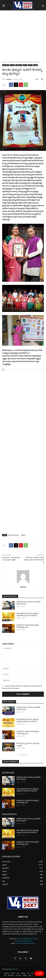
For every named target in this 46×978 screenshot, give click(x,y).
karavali (12, 65)
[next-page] (7, 636)
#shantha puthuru (13, 535)
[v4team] (3, 79)
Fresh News (10, 62)
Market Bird (15, 969)
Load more (22, 755)
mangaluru (19, 65)
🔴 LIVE (39, 973)
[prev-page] (3, 636)
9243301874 (20, 943)
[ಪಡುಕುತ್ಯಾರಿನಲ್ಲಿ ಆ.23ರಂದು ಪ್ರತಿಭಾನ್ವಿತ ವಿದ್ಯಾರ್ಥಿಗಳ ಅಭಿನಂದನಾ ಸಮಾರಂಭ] (8, 616)
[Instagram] (20, 958)
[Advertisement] (23, 34)
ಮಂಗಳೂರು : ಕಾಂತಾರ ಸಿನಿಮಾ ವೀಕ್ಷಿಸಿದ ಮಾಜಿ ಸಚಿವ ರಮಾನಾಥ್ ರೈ (34, 560)
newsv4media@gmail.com (26, 939)
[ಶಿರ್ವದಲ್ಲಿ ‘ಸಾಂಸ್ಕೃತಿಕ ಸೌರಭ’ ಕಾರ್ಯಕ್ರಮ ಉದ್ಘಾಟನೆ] (8, 746)
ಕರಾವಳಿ (30, 65)
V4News (23, 535)
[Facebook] (11, 85)
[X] (16, 85)
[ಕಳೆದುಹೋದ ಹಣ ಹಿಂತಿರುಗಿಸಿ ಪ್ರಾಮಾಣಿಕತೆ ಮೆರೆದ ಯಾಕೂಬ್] (8, 605)
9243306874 (31, 943)
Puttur (25, 65)
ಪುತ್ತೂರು (35, 65)
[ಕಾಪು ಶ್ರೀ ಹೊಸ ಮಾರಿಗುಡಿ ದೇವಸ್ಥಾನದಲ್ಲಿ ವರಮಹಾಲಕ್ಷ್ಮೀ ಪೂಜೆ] (8, 628)
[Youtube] (31, 958)
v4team (9, 79)
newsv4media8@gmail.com (23, 941)
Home (4, 62)
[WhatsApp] (26, 85)
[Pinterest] (21, 85)
